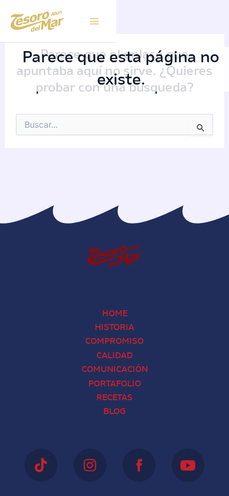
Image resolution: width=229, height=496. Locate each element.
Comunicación (114, 370)
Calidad (114, 356)
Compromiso (114, 341)
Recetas (114, 398)
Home (114, 314)
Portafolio (114, 384)
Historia (114, 328)
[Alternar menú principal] (94, 21)
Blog (114, 412)
